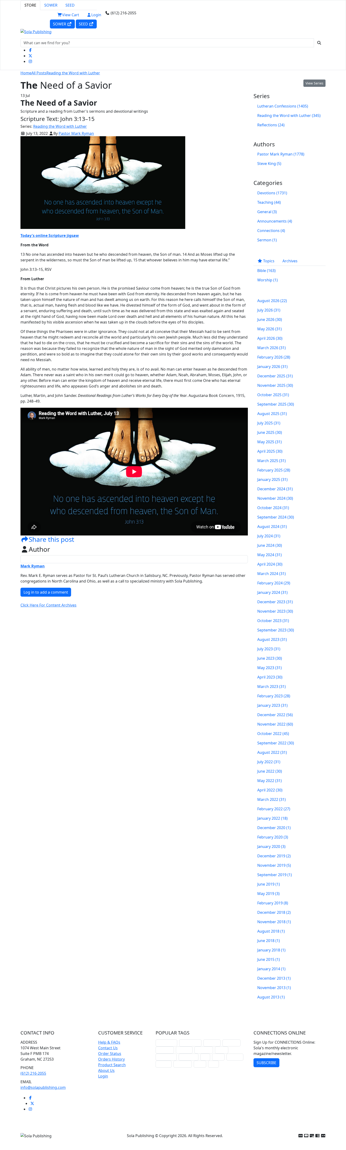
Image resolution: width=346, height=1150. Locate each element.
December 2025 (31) (275, 376)
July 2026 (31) (268, 310)
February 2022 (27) (273, 808)
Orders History (111, 1059)
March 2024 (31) (271, 573)
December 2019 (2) (274, 856)
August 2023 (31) (272, 639)
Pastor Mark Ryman (76, 133)
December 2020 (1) (274, 827)
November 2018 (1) (274, 921)
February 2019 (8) (272, 903)
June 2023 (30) (269, 658)
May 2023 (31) (269, 667)
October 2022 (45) (273, 733)
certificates (188, 1057)
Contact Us (108, 1047)
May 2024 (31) (269, 554)
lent (205, 1057)
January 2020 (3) (271, 846)
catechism (204, 1050)
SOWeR (60, 24)
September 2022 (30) (275, 743)
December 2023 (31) (275, 601)
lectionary (165, 1050)
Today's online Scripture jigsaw (49, 235)
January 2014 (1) (271, 968)
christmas (231, 1043)
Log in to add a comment (46, 592)
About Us (106, 1070)
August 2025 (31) (272, 413)
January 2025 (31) (272, 479)
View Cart (70, 14)
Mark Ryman (32, 566)
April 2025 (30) (269, 451)
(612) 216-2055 (33, 1073)
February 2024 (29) (273, 583)
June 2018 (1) (268, 940)
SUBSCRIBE (266, 1062)
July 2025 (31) (268, 423)
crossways (183, 1064)
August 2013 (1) (271, 997)
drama (221, 1050)
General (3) (267, 211)
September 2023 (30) (275, 630)
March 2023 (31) (271, 686)
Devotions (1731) (272, 193)
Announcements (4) (274, 221)
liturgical (211, 1043)
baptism (163, 1064)
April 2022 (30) (269, 790)
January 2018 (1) (271, 950)
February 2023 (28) (273, 696)
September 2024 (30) (275, 517)
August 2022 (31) (272, 752)
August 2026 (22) (272, 300)
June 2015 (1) (268, 959)
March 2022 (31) (271, 799)
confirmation (190, 1043)
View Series (314, 83)
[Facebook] (30, 50)
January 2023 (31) (272, 705)
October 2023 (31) (273, 620)
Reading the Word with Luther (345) (289, 115)
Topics (268, 261)
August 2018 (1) (271, 931)
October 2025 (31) (273, 394)
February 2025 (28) (273, 470)
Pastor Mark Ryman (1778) (280, 154)
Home (25, 73)
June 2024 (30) (269, 545)
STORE (30, 5)
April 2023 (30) (269, 677)
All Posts (38, 73)
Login (96, 14)
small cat (235, 1057)
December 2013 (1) (274, 978)
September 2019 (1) (274, 874)
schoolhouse (166, 1043)
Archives (290, 261)
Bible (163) (266, 270)
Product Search (112, 1064)
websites (184, 1050)
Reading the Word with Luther (73, 73)
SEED (70, 5)
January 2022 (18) (272, 818)
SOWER (50, 5)
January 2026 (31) (272, 366)
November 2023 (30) (275, 611)
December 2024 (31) (275, 488)
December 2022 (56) (275, 714)
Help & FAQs (109, 1042)
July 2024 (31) (268, 536)
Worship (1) (267, 280)
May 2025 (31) (269, 441)
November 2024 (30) (275, 498)
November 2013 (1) (274, 987)
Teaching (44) (269, 202)
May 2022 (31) (269, 780)
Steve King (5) (269, 163)
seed (213, 1064)
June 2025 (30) (269, 432)
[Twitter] (30, 55)
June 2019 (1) (268, 884)
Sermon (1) (267, 240)
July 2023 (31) (268, 648)
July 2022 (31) (268, 761)
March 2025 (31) (271, 460)
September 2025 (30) (275, 404)
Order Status (109, 1053)
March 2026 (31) (271, 347)
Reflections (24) (271, 125)
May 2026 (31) (269, 328)
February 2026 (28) (273, 357)
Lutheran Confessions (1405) (282, 106)
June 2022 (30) (269, 771)
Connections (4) (271, 230)
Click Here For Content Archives (48, 605)
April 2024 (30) (269, 564)
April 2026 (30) (269, 338)
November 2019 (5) (274, 865)
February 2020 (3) (272, 837)
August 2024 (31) (272, 526)
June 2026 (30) (269, 319)
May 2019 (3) (268, 893)
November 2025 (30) (275, 385)
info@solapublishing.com (43, 1087)
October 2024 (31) (273, 507)
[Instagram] (30, 61)
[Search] (319, 42)
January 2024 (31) (272, 592)
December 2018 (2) (274, 912)
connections (166, 1057)
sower (200, 1064)
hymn (218, 1057)
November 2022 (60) (275, 724)
